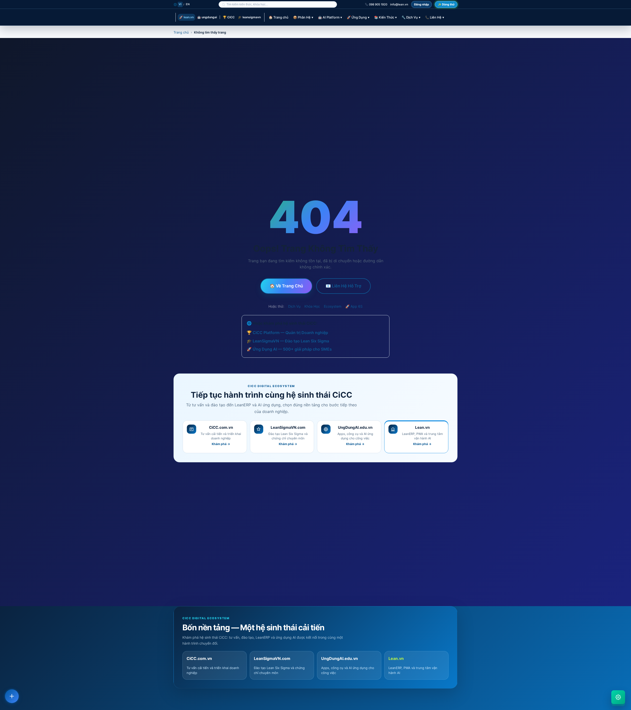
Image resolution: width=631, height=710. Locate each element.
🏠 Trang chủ (278, 17)
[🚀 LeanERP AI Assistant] (618, 697)
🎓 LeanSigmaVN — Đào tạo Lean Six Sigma (288, 340)
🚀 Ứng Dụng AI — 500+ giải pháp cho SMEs (289, 349)
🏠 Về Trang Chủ (286, 285)
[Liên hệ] (12, 696)
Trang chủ (181, 32)
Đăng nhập (421, 4)
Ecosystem (332, 306)
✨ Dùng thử (446, 4)
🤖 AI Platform (330, 17)
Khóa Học (312, 306)
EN (188, 4)
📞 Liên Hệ (434, 17)
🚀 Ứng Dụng (358, 17)
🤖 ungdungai (207, 17)
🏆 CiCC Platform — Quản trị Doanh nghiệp (287, 332)
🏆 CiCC (229, 17)
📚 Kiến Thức (385, 17)
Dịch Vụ (294, 306)
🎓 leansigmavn (249, 17)
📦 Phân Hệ (303, 17)
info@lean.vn (399, 4)
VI (180, 4)
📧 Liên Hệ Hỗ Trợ (343, 285)
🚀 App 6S (354, 306)
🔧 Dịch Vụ (411, 17)
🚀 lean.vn (186, 17)
